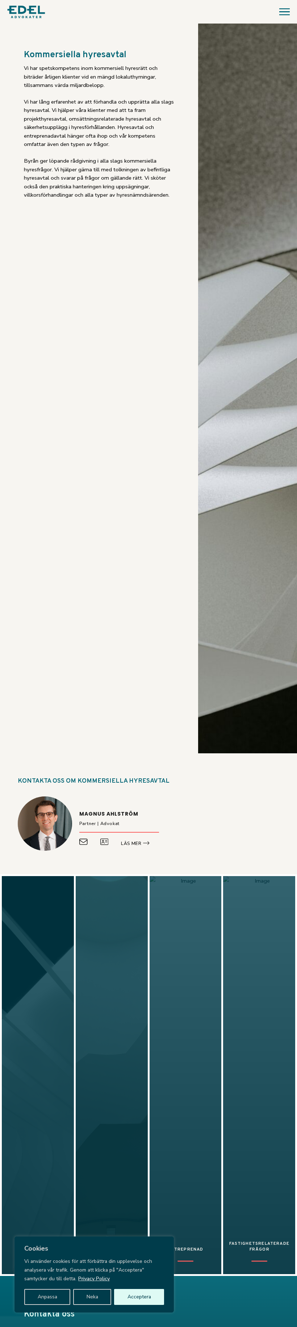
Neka (92, 1296)
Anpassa (47, 1296)
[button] (282, 11)
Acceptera (139, 1296)
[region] (94, 1274)
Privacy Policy (94, 1278)
